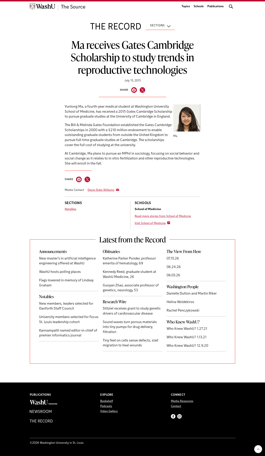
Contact (176, 406)
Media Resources (182, 401)
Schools (199, 6)
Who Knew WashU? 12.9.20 (187, 346)
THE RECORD (115, 27)
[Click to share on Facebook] (134, 90)
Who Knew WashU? (183, 322)
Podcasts (106, 406)
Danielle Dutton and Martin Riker (192, 293)
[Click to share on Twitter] (142, 90)
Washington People (183, 286)
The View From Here (184, 251)
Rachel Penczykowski (183, 310)
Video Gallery (109, 411)
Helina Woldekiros (180, 302)
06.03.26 (173, 275)
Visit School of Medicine (150, 223)
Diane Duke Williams (101, 190)
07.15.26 (173, 258)
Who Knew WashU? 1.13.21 (186, 337)
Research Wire (114, 301)
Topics (186, 6)
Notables (70, 209)
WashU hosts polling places (60, 272)
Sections (157, 25)
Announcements (53, 251)
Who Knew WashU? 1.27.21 (187, 329)
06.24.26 (174, 267)
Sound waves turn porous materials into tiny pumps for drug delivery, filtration (130, 327)
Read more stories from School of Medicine (163, 216)
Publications (215, 6)
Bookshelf (106, 401)
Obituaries (111, 251)
